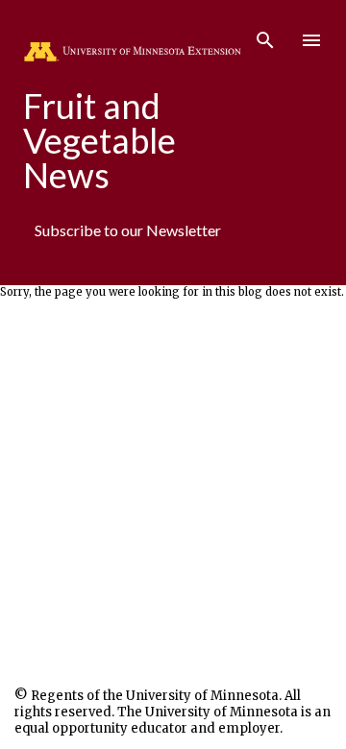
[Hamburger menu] (311, 40)
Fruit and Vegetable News (99, 140)
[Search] (265, 34)
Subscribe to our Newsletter (128, 230)
